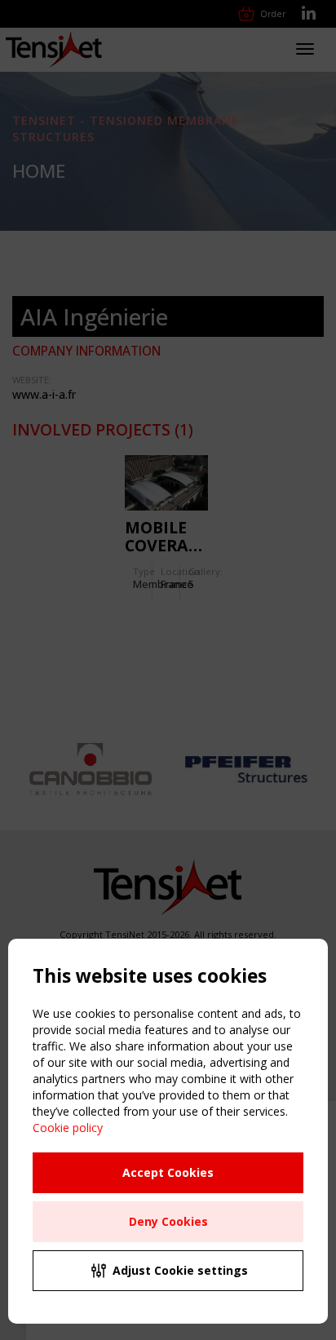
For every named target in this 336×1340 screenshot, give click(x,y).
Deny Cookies (168, 1221)
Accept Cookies (168, 1172)
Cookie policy (68, 1127)
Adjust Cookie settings (180, 1270)
